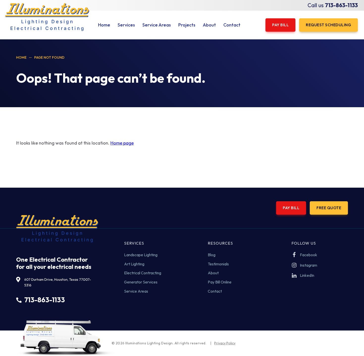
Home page (122, 143)
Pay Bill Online (220, 282)
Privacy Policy (224, 343)
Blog (211, 254)
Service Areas (136, 291)
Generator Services (140, 282)
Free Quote (328, 207)
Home (21, 57)
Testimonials (218, 263)
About (213, 272)
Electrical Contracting (142, 272)
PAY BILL (280, 24)
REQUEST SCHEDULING (328, 24)
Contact (215, 291)
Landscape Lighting (140, 254)
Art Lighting (134, 263)
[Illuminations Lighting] (47, 17)
